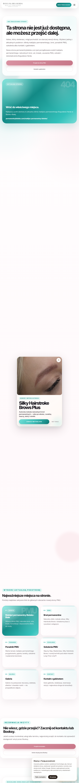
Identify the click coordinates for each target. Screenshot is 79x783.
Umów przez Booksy (63, 5)
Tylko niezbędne (40, 777)
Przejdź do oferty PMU (39, 63)
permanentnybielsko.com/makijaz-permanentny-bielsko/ (26, 118)
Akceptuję (53, 777)
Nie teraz (55, 421)
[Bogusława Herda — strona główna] (14, 4)
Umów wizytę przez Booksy (39, 752)
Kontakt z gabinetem (39, 69)
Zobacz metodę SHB (34, 421)
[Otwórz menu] (74, 5)
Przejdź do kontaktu (39, 746)
